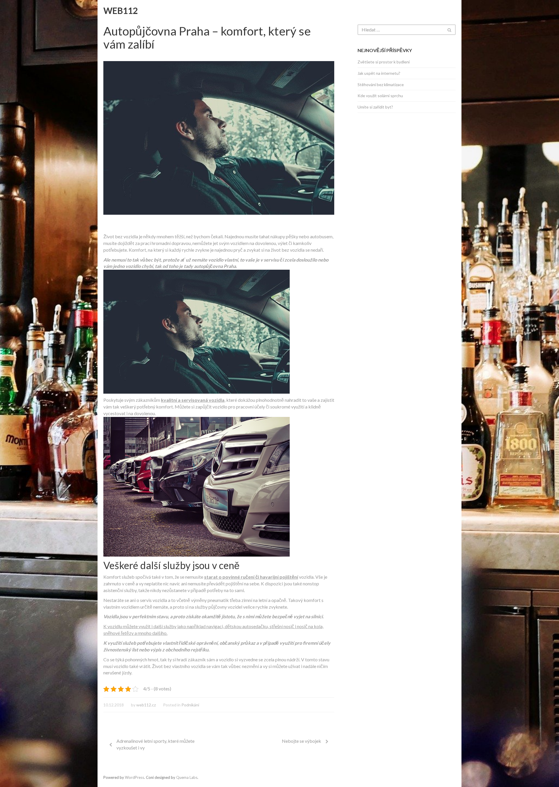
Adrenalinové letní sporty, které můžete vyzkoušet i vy (155, 744)
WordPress (134, 777)
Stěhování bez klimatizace (381, 84)
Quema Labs (186, 777)
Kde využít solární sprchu (380, 95)
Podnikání (190, 704)
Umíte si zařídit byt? (375, 106)
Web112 (120, 10)
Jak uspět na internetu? (379, 73)
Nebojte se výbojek (301, 741)
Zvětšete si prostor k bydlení (384, 61)
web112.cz (146, 704)
